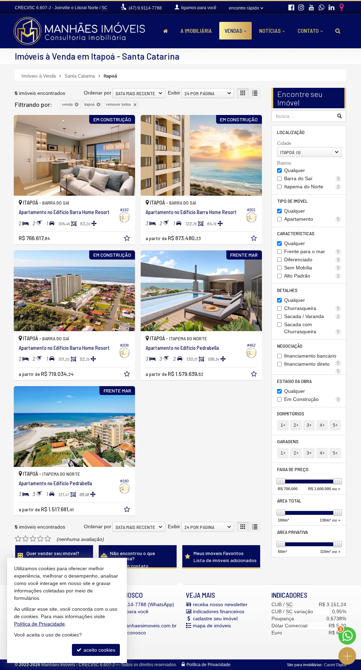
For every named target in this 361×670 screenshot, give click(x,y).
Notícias (270, 30)
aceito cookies (98, 650)
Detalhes (287, 290)
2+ (296, 425)
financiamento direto (312, 364)
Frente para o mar (312, 251)
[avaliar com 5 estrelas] (47, 538)
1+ (283, 425)
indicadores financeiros (218, 611)
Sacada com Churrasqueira (312, 328)
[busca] (338, 30)
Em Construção (312, 399)
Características (295, 233)
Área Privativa (292, 532)
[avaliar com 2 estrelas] (25, 538)
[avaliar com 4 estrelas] (40, 538)
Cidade (284, 143)
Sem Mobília (312, 267)
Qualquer (294, 170)
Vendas (233, 30)
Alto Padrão (312, 276)
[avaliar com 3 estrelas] (33, 538)
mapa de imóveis (212, 625)
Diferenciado (312, 259)
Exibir (174, 93)
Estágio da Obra (294, 381)
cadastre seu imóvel (215, 618)
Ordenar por (97, 93)
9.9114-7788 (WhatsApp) (141, 604)
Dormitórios (290, 413)
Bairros (284, 163)
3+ (309, 425)
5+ (335, 425)
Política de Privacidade (208, 664)
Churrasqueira (312, 308)
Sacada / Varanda (312, 316)
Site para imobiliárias (304, 665)
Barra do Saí (312, 178)
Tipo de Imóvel (292, 201)
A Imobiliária (196, 30)
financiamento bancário (312, 356)
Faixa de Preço (292, 469)
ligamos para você (128, 611)
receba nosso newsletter (220, 604)
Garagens (288, 441)
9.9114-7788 (145, 8)
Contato (308, 30)
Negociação (289, 346)
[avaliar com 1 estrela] (18, 538)
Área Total (289, 501)
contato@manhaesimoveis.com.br (138, 625)
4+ (322, 425)
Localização (291, 132)
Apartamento (312, 219)
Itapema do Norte (312, 186)
